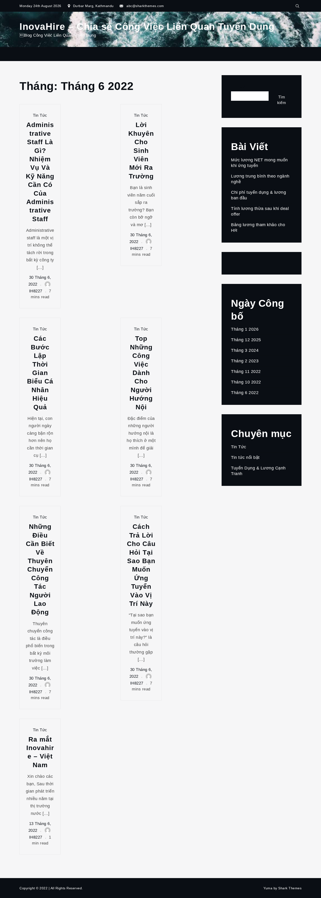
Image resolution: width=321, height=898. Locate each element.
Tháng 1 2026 (244, 329)
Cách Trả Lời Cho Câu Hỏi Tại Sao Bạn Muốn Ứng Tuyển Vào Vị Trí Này (141, 565)
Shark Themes (289, 888)
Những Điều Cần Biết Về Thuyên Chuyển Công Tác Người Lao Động (40, 569)
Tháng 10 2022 (246, 382)
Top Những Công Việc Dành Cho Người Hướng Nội (141, 372)
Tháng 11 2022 (246, 371)
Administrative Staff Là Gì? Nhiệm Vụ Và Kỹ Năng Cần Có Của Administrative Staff (40, 171)
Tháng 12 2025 (246, 339)
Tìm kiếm (240, 87)
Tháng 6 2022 (244, 392)
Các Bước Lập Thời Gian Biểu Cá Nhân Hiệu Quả (40, 372)
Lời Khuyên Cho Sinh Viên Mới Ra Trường (141, 150)
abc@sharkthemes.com (145, 6)
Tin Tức (40, 115)
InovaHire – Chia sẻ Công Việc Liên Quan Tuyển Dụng (147, 26)
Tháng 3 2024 (244, 350)
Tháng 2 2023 (244, 361)
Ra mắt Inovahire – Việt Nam (40, 752)
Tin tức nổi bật (245, 457)
